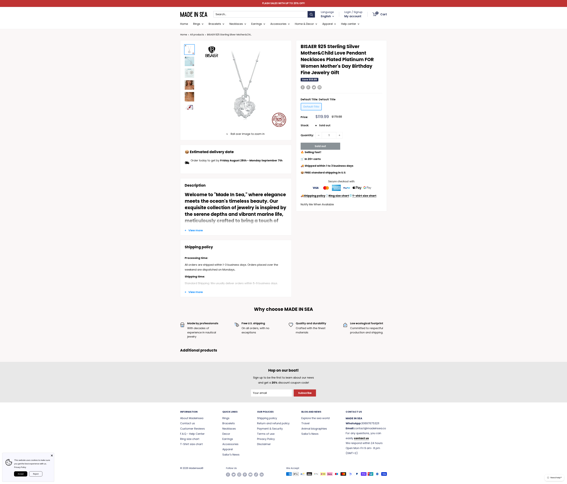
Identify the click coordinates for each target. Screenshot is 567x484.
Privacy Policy (266, 439)
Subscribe (305, 393)
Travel (305, 423)
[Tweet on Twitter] (314, 87)
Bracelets (215, 24)
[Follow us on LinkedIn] (262, 474)
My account (352, 16)
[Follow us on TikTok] (256, 474)
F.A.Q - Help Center (192, 434)
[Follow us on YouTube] (250, 474)
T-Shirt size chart (191, 444)
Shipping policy (267, 418)
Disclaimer (264, 444)
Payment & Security (270, 428)
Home (184, 24)
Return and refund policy (273, 423)
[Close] (51, 455)
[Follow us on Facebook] (228, 474)
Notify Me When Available (317, 204)
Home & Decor (304, 24)
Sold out (320, 146)
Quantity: (307, 135)
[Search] (311, 14)
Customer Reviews (192, 428)
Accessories (278, 24)
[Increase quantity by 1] (339, 135)
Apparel (327, 24)
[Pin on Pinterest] (308, 87)
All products (197, 34)
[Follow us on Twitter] (234, 474)
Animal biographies (314, 428)
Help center (348, 24)
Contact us (187, 423)
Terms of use (265, 434)
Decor (226, 434)
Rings (196, 24)
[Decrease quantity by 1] (319, 135)
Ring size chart (189, 439)
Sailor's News (230, 454)
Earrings (256, 24)
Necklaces (236, 24)
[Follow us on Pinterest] (245, 474)
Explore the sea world (315, 418)
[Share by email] (319, 87)
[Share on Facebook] (303, 87)
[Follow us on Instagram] (239, 474)
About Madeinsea (191, 418)
